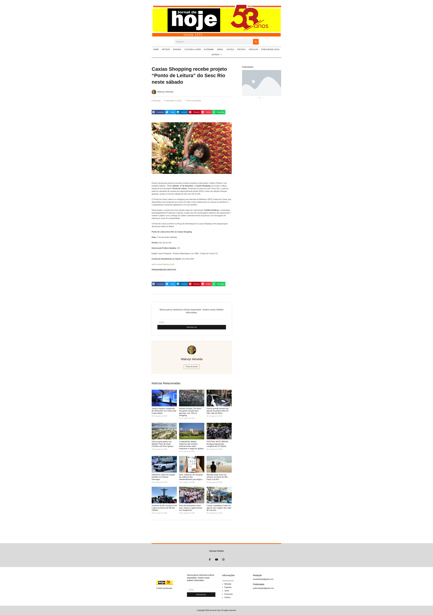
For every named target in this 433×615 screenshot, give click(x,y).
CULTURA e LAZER (192, 49)
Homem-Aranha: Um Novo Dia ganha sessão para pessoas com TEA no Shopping (190, 412)
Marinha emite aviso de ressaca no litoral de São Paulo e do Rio (217, 477)
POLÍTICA (241, 49)
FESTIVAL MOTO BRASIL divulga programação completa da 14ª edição (217, 444)
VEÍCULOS (253, 49)
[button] (158, 112)
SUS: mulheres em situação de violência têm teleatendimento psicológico (191, 477)
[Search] (256, 42)
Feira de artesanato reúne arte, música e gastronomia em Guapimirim (190, 507)
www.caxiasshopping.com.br (163, 264)
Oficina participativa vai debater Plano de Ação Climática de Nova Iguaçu (162, 444)
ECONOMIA (209, 49)
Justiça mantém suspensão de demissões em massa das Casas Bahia (164, 410)
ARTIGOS (166, 49)
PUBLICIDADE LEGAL (270, 49)
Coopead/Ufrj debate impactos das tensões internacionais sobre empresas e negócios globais (191, 445)
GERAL (220, 49)
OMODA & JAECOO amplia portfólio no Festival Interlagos (163, 477)
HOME (156, 49)
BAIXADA (177, 49)
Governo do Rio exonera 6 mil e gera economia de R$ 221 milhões (164, 507)
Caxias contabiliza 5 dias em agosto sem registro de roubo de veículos (219, 507)
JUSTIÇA (230, 49)
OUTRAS (215, 55)
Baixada (157, 101)
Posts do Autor (192, 367)
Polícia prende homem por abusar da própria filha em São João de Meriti (218, 410)
